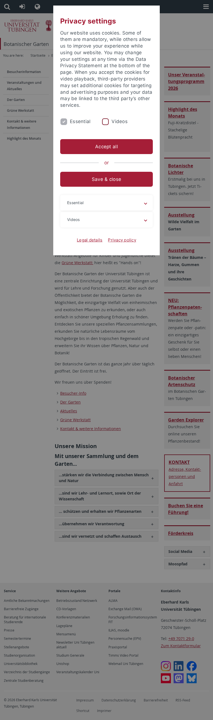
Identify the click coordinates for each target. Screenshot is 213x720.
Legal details (89, 240)
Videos (119, 121)
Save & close (106, 179)
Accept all (106, 146)
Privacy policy (122, 240)
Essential (80, 121)
